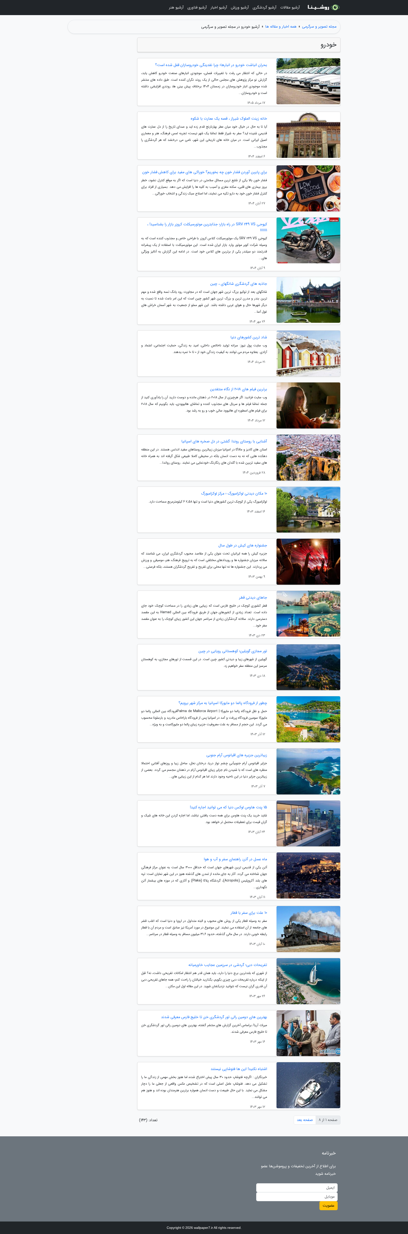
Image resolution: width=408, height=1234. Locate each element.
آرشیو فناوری (197, 7)
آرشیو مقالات (290, 7)
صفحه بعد (305, 1120)
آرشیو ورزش (240, 7)
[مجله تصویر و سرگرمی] (323, 7)
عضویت (329, 1206)
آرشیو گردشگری (264, 7)
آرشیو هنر (176, 7)
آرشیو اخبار (219, 7)
